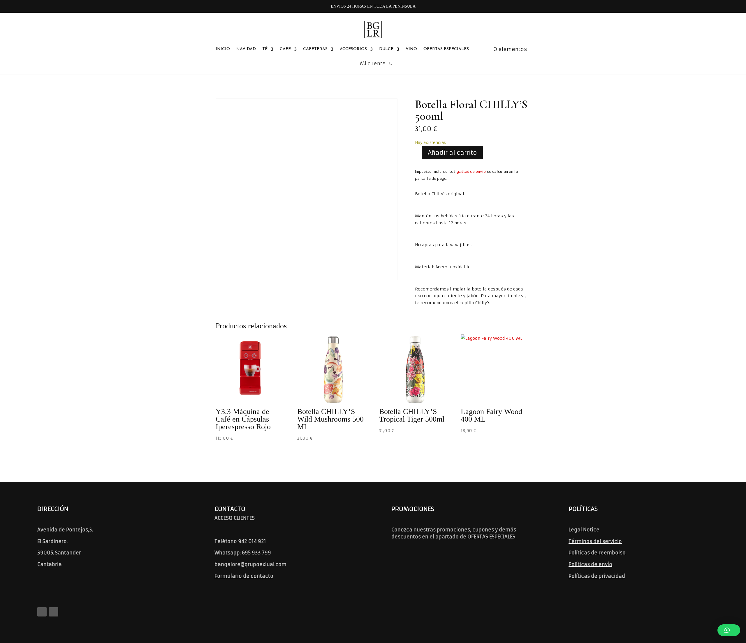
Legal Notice (584, 530)
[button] (728, 630)
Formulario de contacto (243, 576)
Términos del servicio (595, 541)
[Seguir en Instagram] (53, 611)
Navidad (246, 49)
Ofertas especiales (446, 49)
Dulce (386, 49)
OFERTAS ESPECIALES (491, 537)
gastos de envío (471, 171)
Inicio (223, 49)
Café (285, 49)
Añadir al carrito (452, 152)
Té (265, 49)
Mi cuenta (373, 63)
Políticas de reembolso (597, 553)
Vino (411, 49)
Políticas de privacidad (597, 576)
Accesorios (353, 49)
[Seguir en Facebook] (42, 611)
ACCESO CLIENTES (234, 518)
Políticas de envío (590, 564)
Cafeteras (315, 49)
